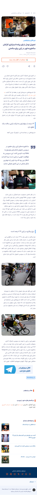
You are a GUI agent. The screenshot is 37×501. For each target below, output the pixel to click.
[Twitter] (18, 474)
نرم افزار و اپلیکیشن (16, 13)
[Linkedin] (26, 474)
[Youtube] (14, 474)
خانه (34, 13)
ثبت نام (20, 405)
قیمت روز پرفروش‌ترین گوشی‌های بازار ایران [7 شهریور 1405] (23, 436)
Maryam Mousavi (30, 53)
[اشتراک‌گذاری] (29, 66)
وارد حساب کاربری (7, 405)
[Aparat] (10, 474)
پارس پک (21, 491)
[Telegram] (22, 474)
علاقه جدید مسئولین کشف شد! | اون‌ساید (25, 446)
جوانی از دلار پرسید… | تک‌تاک (28, 457)
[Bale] (7, 474)
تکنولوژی (27, 13)
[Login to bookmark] (34, 66)
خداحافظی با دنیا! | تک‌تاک (28, 425)
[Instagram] (29, 474)
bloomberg (30, 377)
